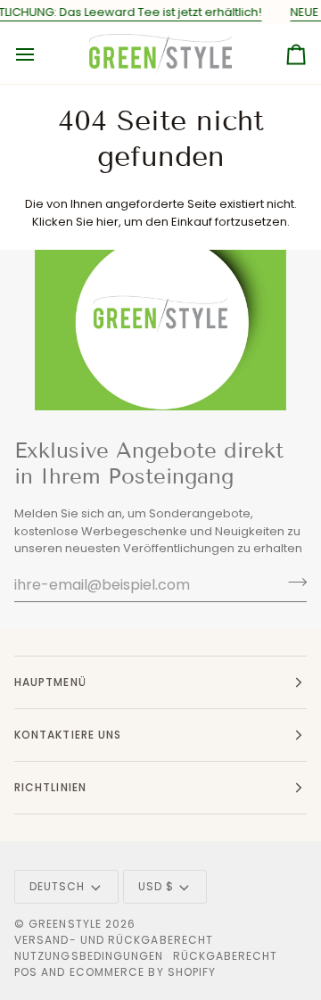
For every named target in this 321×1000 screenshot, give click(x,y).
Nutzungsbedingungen (89, 955)
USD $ (156, 886)
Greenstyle (65, 923)
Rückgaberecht (225, 955)
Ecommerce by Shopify (143, 971)
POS (25, 971)
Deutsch (57, 886)
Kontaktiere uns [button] (67, 734)
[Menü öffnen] (41, 54)
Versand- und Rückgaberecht (113, 939)
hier (107, 221)
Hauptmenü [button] (50, 682)
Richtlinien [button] (50, 787)
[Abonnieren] (292, 582)
